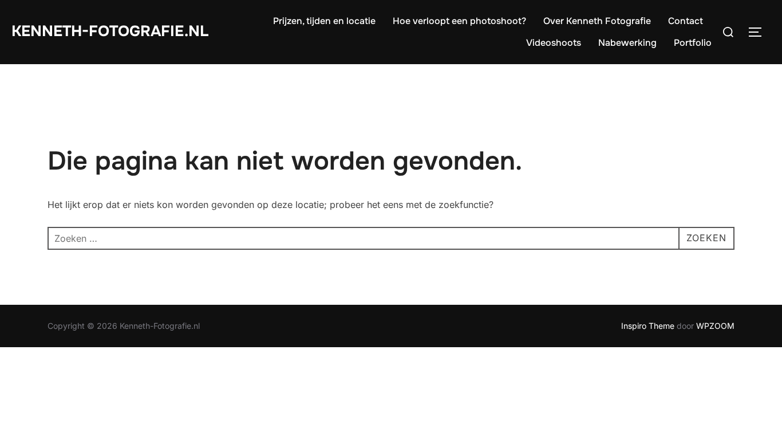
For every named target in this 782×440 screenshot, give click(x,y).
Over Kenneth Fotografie (597, 21)
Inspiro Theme (647, 326)
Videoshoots (553, 43)
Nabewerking (627, 43)
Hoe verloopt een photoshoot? (459, 21)
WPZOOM (715, 326)
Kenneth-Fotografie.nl (109, 31)
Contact (685, 21)
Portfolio (693, 43)
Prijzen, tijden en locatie (324, 21)
